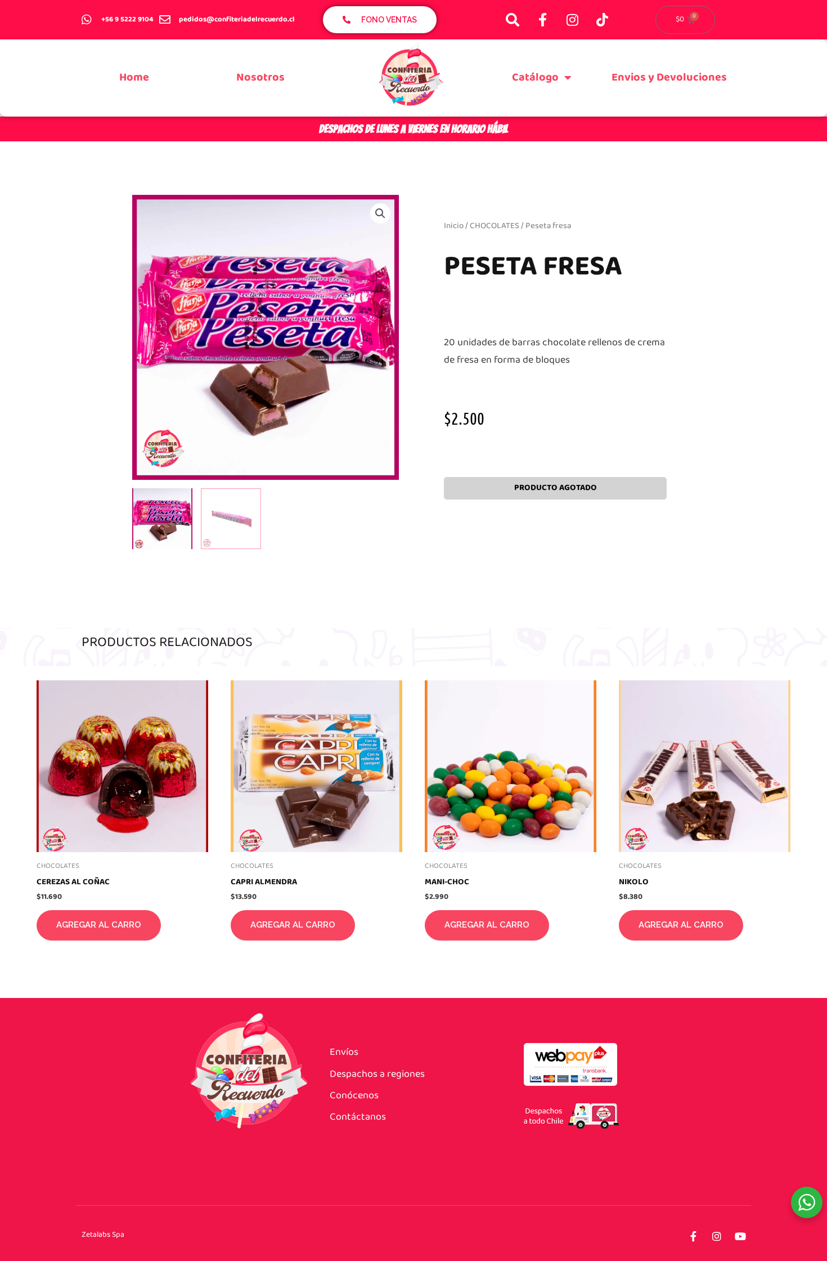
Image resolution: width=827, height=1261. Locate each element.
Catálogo (535, 77)
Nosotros (260, 77)
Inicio (454, 226)
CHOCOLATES (494, 226)
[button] (380, 213)
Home (134, 77)
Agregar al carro (98, 925)
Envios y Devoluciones (669, 77)
